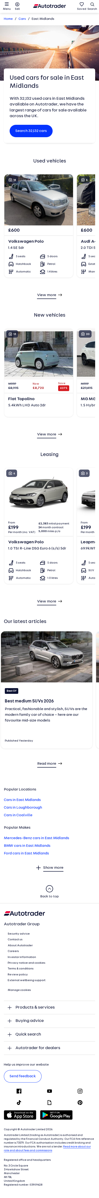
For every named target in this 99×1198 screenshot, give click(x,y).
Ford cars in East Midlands (26, 853)
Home (8, 19)
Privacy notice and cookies (26, 963)
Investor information (22, 957)
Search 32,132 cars (31, 131)
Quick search (28, 1034)
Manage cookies (19, 990)
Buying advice (29, 1021)
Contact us (15, 939)
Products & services (35, 1007)
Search (92, 9)
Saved (81, 9)
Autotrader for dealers (37, 1048)
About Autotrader (20, 945)
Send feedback (23, 1076)
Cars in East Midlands (22, 800)
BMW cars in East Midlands (27, 846)
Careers (13, 951)
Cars (22, 19)
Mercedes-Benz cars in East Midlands (36, 838)
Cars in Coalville (18, 815)
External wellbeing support (26, 980)
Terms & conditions (21, 968)
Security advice (19, 933)
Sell (17, 9)
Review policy (18, 974)
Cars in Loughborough (23, 808)
